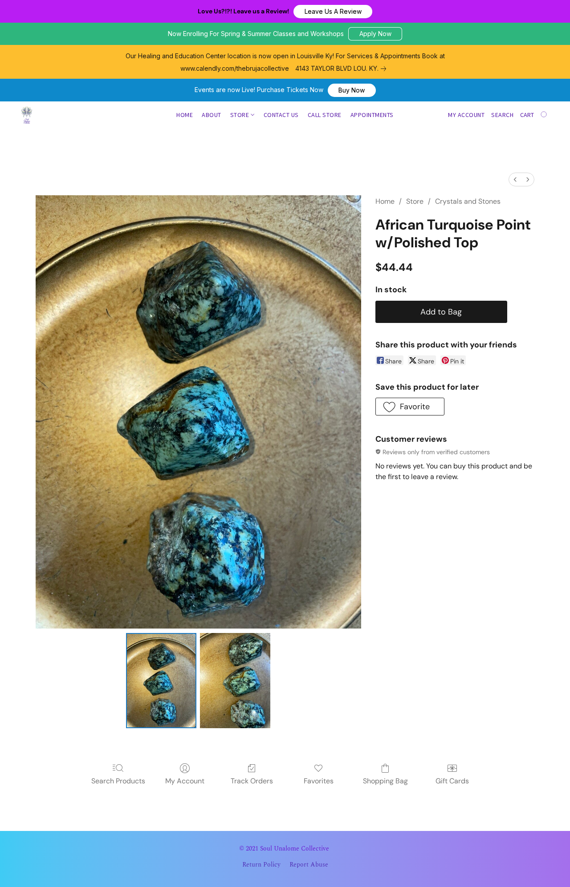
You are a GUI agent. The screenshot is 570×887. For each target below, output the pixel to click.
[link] (342, 68)
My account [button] (466, 115)
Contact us (281, 115)
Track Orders (252, 781)
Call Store (325, 115)
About (211, 115)
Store (240, 115)
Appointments (372, 115)
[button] (332, 11)
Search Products (118, 781)
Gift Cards (452, 781)
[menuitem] (515, 179)
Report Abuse (308, 864)
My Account (184, 781)
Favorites (319, 781)
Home (184, 115)
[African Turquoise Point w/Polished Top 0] (161, 680)
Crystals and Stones (468, 201)
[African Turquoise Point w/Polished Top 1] (235, 680)
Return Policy (261, 864)
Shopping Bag (385, 781)
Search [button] (502, 115)
